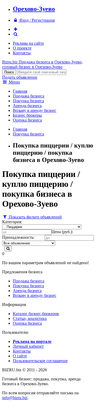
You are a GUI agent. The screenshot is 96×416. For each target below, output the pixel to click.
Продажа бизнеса (28, 96)
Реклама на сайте (28, 43)
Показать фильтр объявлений (35, 217)
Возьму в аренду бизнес (34, 110)
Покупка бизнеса (28, 101)
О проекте (22, 48)
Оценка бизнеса (27, 120)
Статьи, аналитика (30, 318)
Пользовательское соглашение (40, 360)
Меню (14, 82)
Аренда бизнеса (27, 105)
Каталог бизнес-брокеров (36, 313)
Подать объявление (19, 77)
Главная (20, 91)
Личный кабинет (28, 346)
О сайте (20, 356)
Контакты (22, 53)
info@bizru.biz (14, 397)
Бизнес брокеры (27, 115)
